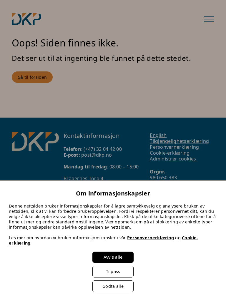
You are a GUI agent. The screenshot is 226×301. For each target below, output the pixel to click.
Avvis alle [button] (113, 257)
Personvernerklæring (150, 237)
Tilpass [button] (113, 271)
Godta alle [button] (113, 286)
